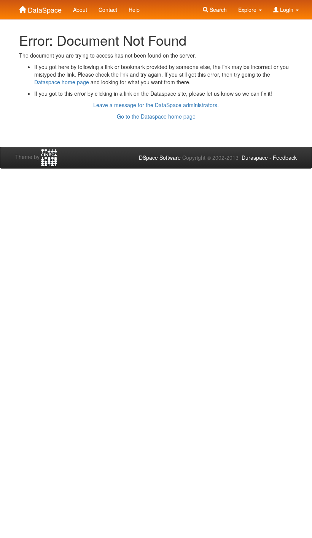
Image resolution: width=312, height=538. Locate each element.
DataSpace (44, 8)
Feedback (285, 157)
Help (134, 9)
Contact (108, 9)
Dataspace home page (61, 82)
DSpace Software (160, 157)
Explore (248, 9)
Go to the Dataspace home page (156, 116)
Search (217, 9)
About (80, 9)
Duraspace (255, 157)
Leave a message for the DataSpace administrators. (156, 105)
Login (287, 9)
